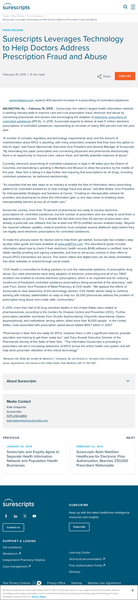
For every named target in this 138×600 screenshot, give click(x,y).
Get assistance (12, 547)
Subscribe (125, 76)
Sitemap (76, 583)
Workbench (10, 553)
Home (6, 16)
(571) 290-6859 (17, 416)
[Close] (132, 590)
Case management (15, 566)
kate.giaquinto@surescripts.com (27, 420)
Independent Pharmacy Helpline (24, 560)
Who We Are (18, 16)
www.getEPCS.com (70, 244)
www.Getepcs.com (21, 100)
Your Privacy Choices (16, 583)
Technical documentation (85, 559)
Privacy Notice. (39, 596)
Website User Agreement (104, 583)
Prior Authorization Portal (85, 565)
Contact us (13, 527)
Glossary (74, 572)
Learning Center (79, 552)
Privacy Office (56, 583)
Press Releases (35, 16)
